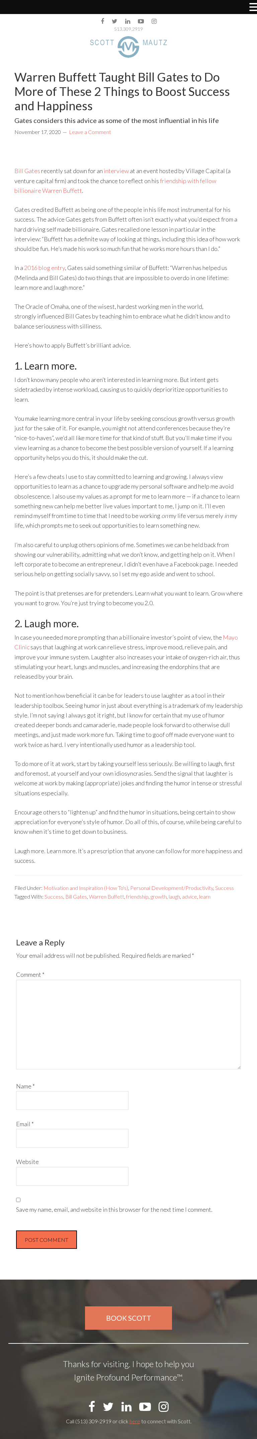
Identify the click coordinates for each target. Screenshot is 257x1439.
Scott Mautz (128, 46)
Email (25, 1124)
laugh (174, 896)
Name (25, 1086)
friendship (137, 896)
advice (189, 896)
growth (159, 896)
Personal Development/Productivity (171, 888)
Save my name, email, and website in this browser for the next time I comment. (114, 1209)
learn (204, 896)
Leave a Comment (90, 132)
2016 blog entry (44, 267)
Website (27, 1161)
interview (116, 170)
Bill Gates (27, 170)
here (135, 1421)
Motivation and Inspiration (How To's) (86, 888)
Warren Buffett (106, 896)
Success (224, 888)
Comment (30, 974)
